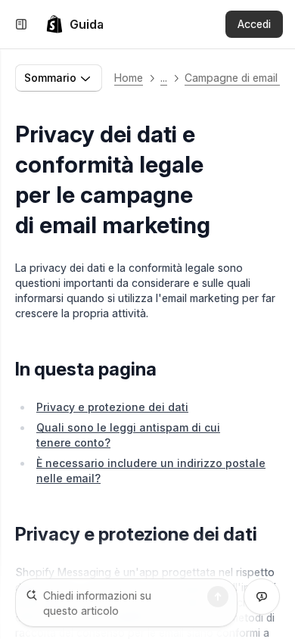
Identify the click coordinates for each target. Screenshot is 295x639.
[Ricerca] (217, 596)
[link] (74, 24)
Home (128, 77)
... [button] (163, 77)
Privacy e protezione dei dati (112, 407)
